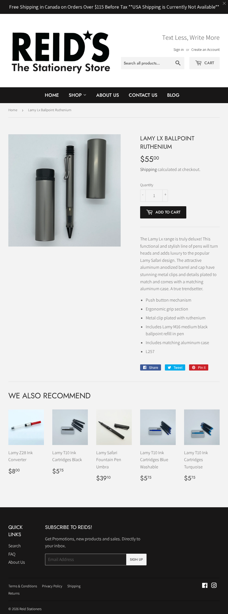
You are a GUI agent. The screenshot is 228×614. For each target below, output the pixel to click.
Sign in (179, 49)
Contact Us (143, 95)
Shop (76, 95)
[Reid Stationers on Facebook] (205, 586)
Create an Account (205, 49)
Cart (208, 63)
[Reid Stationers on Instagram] (214, 586)
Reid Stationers (30, 608)
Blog (173, 95)
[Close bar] (224, 3)
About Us (107, 95)
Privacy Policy (52, 586)
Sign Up (136, 559)
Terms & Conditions (22, 586)
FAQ (11, 554)
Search (14, 546)
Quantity (146, 184)
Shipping (148, 169)
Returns (13, 593)
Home (52, 95)
